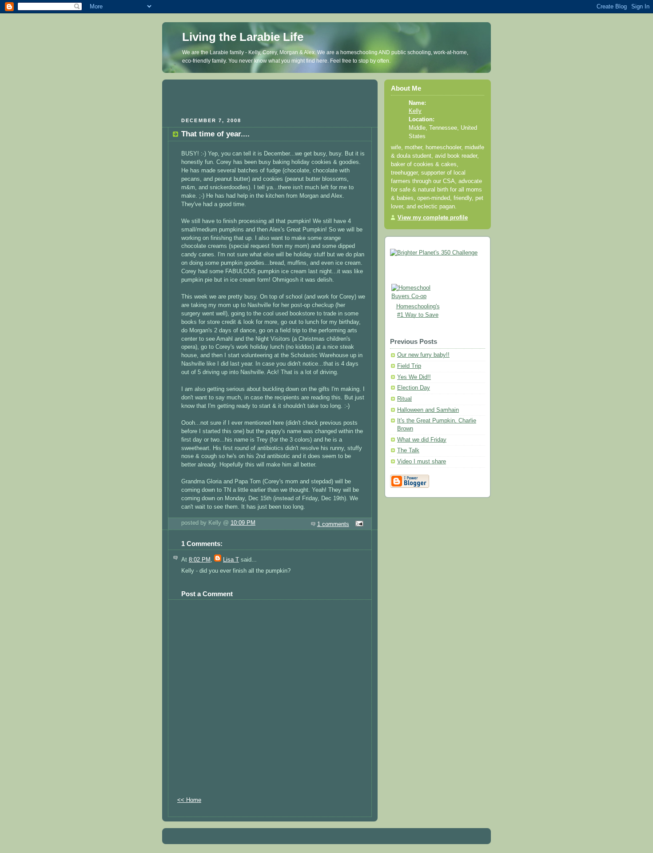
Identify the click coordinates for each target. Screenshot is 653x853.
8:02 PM (200, 560)
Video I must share (421, 461)
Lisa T (231, 560)
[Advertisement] (270, 97)
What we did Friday (421, 440)
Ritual (404, 399)
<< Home (189, 800)
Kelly (415, 111)
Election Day (413, 388)
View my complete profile (433, 218)
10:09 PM (243, 523)
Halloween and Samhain (428, 410)
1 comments (333, 524)
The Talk (408, 450)
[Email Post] (358, 524)
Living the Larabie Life (242, 37)
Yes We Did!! (414, 377)
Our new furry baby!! (423, 355)
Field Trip (409, 366)
